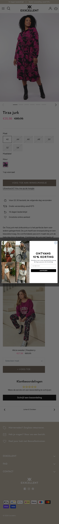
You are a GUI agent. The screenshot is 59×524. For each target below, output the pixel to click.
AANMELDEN (43, 270)
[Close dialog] (55, 243)
